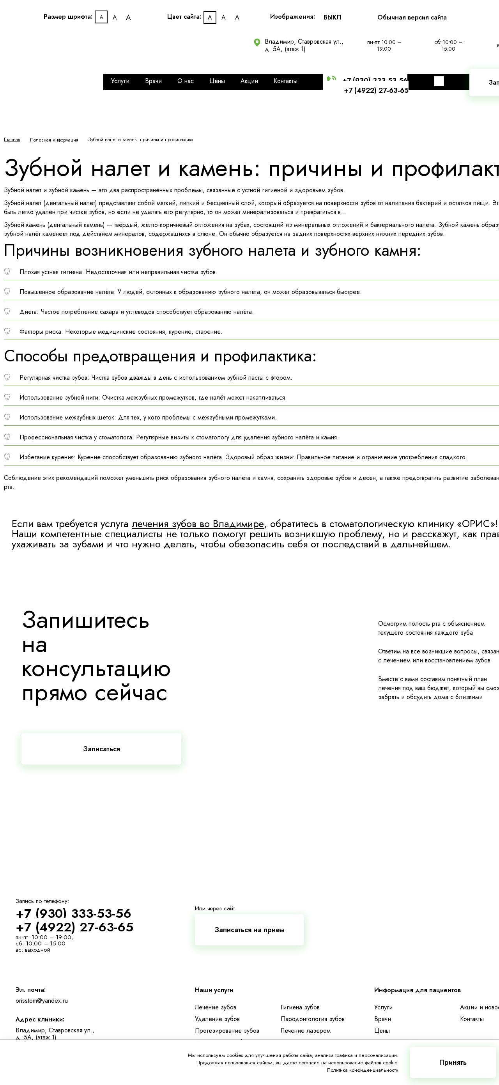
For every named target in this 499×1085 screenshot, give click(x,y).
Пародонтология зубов (313, 1018)
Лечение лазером (306, 1030)
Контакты (285, 80)
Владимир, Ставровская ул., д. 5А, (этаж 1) (304, 45)
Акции (249, 80)
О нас (185, 80)
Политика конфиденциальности (362, 1070)
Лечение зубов (215, 1007)
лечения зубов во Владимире (198, 523)
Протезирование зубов (227, 1030)
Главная (12, 139)
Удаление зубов (217, 1018)
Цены (217, 80)
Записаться (101, 749)
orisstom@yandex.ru (42, 1000)
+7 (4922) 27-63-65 (376, 90)
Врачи (153, 80)
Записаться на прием (249, 930)
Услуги (120, 80)
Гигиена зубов (300, 1007)
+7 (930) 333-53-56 (73, 913)
